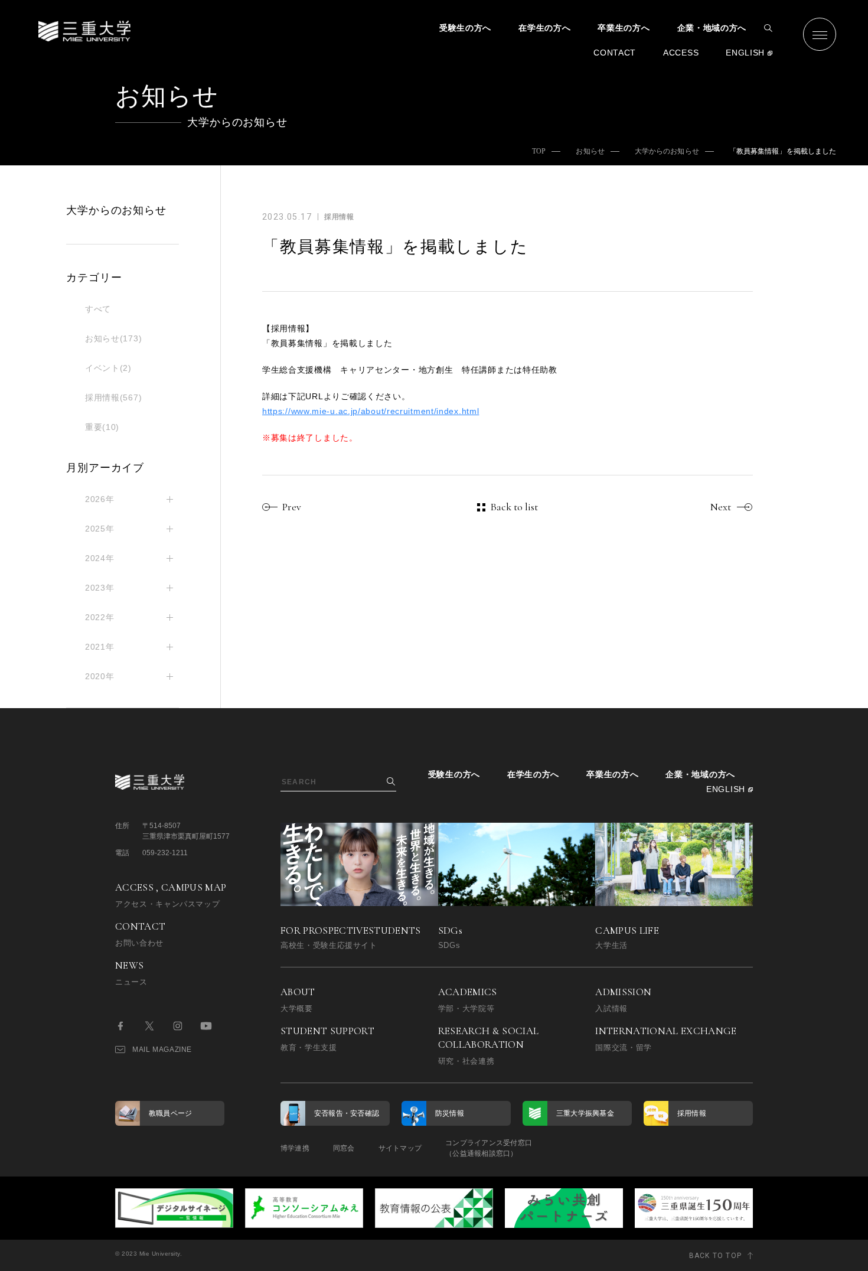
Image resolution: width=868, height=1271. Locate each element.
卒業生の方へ (624, 27)
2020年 (100, 676)
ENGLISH (745, 52)
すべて (98, 309)
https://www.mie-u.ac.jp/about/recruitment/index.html (370, 411)
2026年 (100, 499)
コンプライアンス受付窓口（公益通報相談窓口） (488, 1148)
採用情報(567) (113, 397)
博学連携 (294, 1148)
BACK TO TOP (715, 1256)
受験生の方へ (465, 27)
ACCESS (681, 52)
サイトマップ (400, 1148)
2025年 (100, 528)
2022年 (100, 617)
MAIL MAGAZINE (162, 1049)
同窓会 (344, 1148)
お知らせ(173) (113, 338)
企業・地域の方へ (712, 27)
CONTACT (614, 52)
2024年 (100, 558)
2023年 (100, 587)
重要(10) (102, 427)
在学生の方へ (544, 27)
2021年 (100, 646)
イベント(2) (108, 368)
